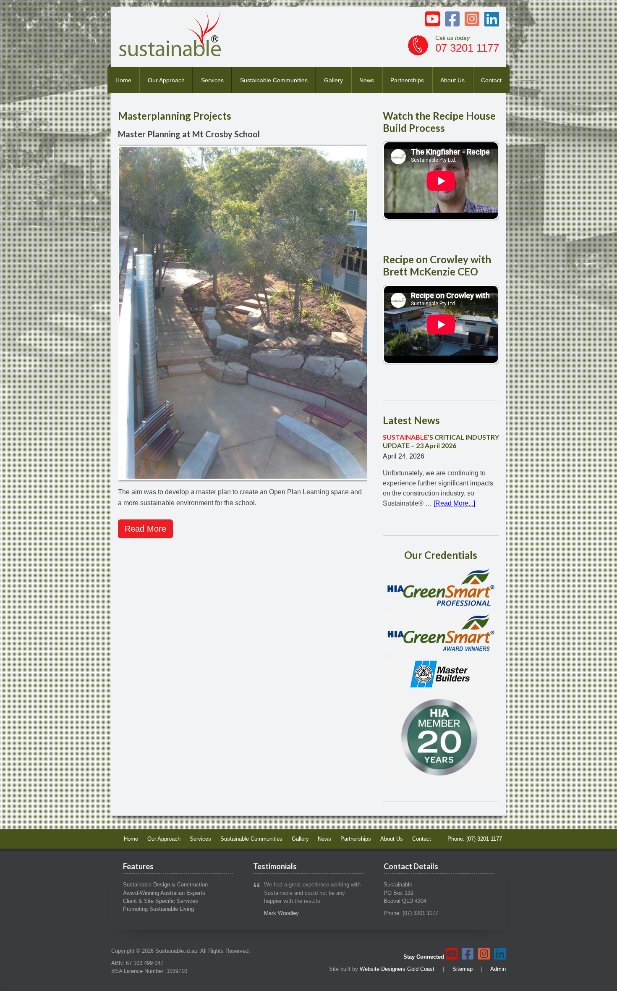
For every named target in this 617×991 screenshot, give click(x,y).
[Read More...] (454, 503)
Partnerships (407, 80)
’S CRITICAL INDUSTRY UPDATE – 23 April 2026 (441, 441)
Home (123, 80)
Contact (491, 80)
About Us (452, 80)
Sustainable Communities (274, 80)
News (366, 80)
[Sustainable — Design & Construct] (170, 54)
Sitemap (462, 969)
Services (212, 80)
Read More (145, 528)
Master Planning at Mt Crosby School (189, 134)
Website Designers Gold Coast (397, 969)
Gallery (333, 80)
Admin (498, 969)
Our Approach (166, 80)
